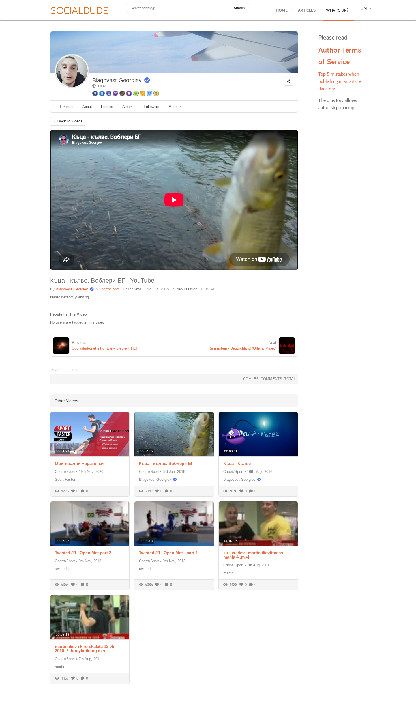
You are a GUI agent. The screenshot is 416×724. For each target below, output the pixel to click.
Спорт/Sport (109, 289)
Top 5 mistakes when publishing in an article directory (339, 81)
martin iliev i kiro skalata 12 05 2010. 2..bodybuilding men (84, 648)
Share (56, 370)
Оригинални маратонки (79, 463)
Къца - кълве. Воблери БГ (166, 463)
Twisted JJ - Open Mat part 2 (83, 552)
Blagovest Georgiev (116, 80)
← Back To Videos (67, 121)
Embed (72, 370)
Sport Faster (65, 479)
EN (364, 8)
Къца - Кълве (237, 463)
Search (239, 7)
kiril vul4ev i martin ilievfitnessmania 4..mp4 (253, 554)
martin (228, 573)
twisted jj (62, 569)
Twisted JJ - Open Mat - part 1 (168, 552)
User (101, 86)
